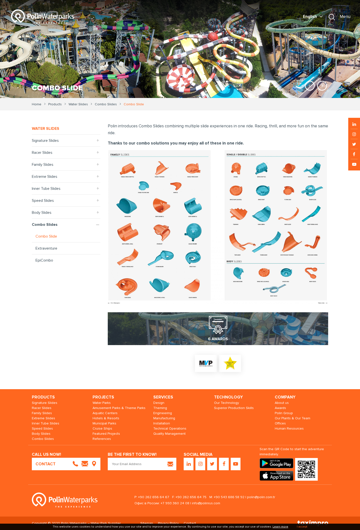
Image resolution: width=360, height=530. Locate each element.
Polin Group (284, 413)
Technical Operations (169, 428)
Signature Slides (45, 140)
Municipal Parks (104, 423)
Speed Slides (43, 200)
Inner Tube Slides (46, 188)
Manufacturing (164, 418)
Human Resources (289, 428)
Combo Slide (46, 236)
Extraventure (46, 248)
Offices (280, 423)
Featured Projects (106, 434)
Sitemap (146, 523)
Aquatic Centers (105, 413)
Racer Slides (42, 152)
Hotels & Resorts (106, 418)
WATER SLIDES (45, 128)
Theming (160, 408)
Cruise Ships (102, 428)
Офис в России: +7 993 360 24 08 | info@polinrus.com (177, 503)
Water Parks (102, 403)
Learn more (280, 527)
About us (282, 403)
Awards (280, 408)
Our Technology (226, 403)
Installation (161, 423)
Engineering (162, 413)
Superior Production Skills (234, 408)
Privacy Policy (168, 523)
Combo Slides (45, 224)
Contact (190, 523)
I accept (302, 527)
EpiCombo (44, 260)
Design (158, 403)
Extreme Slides (44, 176)
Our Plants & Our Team (292, 418)
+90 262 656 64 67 (153, 497)
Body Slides (41, 212)
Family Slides (42, 164)
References (102, 439)
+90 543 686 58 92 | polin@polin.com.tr (244, 497)
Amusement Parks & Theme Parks (119, 408)
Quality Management (169, 434)
